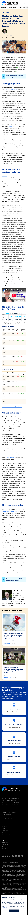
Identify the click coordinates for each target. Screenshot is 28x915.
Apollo (10, 126)
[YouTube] (3, 856)
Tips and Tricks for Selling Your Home (11, 805)
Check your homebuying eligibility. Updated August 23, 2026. (14, 76)
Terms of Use (5, 844)
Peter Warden (10, 36)
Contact (4, 833)
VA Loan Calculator (6, 814)
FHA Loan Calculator (7, 816)
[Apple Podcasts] (16, 856)
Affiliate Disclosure (6, 846)
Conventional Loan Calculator (9, 812)
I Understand (14, 910)
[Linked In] (22, 856)
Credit (14, 7)
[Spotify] (12, 856)
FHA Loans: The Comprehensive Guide (11, 798)
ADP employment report (10, 89)
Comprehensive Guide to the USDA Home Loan (13, 803)
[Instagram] (6, 856)
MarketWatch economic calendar (10, 511)
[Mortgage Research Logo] (11, 789)
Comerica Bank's (10, 457)
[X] (9, 856)
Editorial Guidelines (6, 835)
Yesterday (4, 176)
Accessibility (5, 849)
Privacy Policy (5, 842)
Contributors (5, 830)
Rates (10, 7)
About (3, 828)
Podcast (20, 7)
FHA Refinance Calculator (8, 821)
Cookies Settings (6, 851)
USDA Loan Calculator (7, 819)
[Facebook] (19, 856)
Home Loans (4, 7)
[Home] (3, 12)
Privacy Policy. (4, 907)
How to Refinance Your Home (9, 800)
